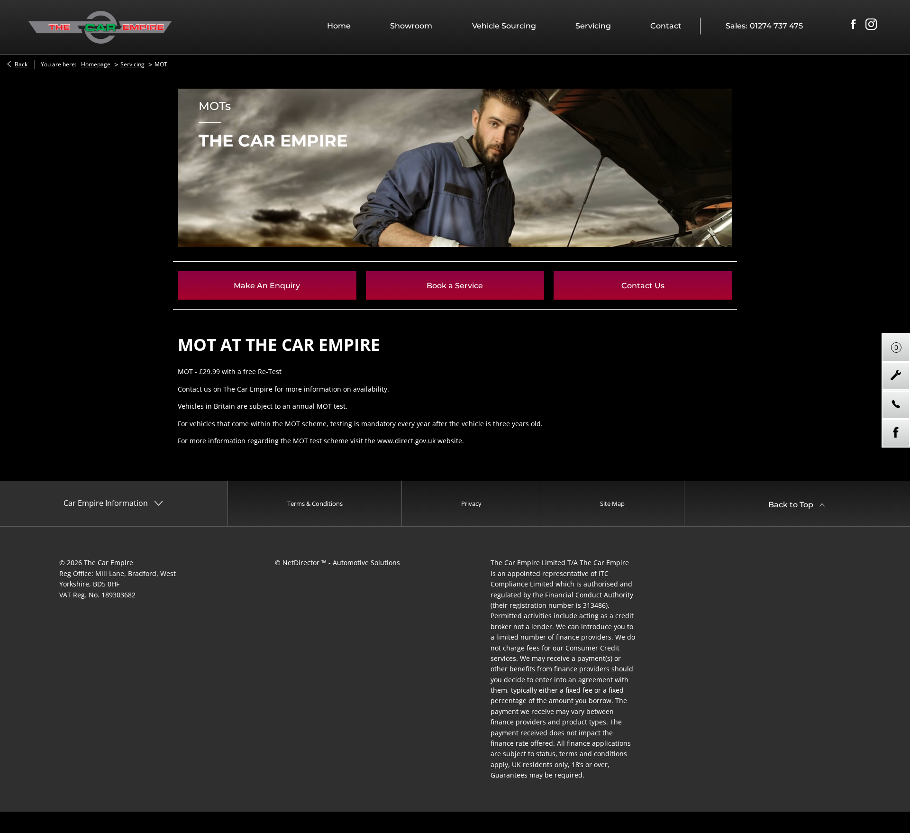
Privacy (471, 503)
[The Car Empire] (100, 27)
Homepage (95, 64)
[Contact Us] (896, 404)
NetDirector (301, 562)
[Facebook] (853, 25)
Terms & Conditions (315, 503)
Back (21, 64)
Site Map (612, 503)
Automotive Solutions (366, 562)
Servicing (132, 64)
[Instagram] (871, 25)
